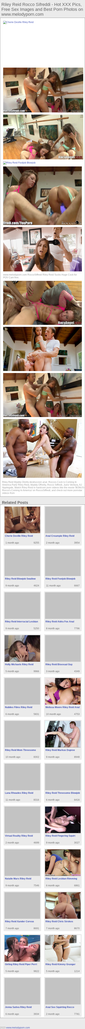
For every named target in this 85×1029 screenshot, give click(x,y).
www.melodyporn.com (18, 1027)
